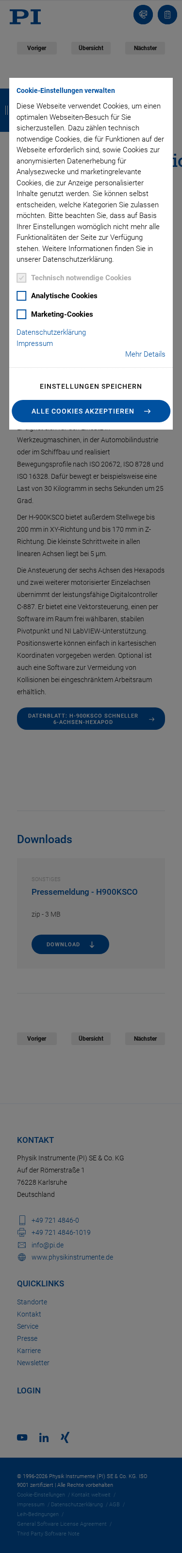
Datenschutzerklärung (51, 332)
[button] (91, 411)
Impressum (35, 343)
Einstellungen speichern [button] (91, 386)
